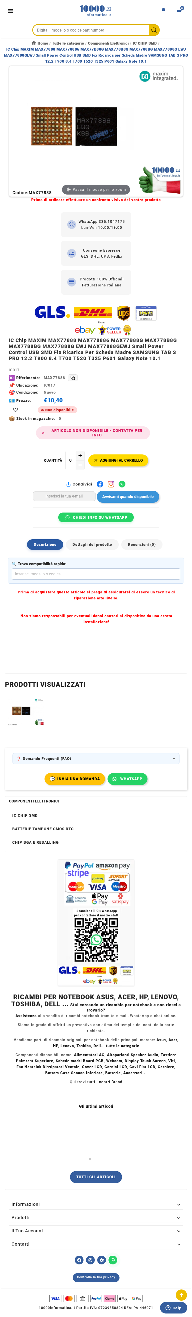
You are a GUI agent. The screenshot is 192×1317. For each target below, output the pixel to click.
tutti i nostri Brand (104, 1082)
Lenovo (67, 1046)
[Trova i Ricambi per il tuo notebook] (101, 1260)
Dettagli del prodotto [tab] (92, 544)
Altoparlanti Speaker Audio (132, 1055)
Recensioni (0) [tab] (142, 544)
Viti (171, 1061)
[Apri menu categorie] (11, 11)
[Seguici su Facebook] (79, 1260)
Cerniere (166, 1067)
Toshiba (83, 1046)
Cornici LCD (115, 1067)
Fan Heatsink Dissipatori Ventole (48, 1067)
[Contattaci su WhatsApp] (112, 1260)
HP (55, 1046)
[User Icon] (163, 11)
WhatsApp (131, 779)
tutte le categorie (122, 1046)
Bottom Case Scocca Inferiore (74, 1073)
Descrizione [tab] (45, 544)
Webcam (114, 1061)
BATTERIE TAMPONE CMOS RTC (43, 829)
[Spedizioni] (96, 320)
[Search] (154, 30)
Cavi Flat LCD (142, 1067)
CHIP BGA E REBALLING (35, 842)
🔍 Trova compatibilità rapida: (39, 564)
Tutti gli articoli (96, 1177)
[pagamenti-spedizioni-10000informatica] (96, 923)
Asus (161, 1040)
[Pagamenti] (96, 1298)
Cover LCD (92, 1067)
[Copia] (73, 377)
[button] (96, 1159)
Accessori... (135, 1073)
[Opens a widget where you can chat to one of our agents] (173, 1308)
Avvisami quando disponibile (128, 496)
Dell (97, 1046)
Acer (172, 1040)
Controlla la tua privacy (96, 1277)
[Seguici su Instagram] (90, 1260)
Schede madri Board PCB (80, 1061)
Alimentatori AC (89, 1055)
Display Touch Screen (145, 1061)
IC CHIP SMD (25, 815)
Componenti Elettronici (34, 801)
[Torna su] (181, 1295)
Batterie (113, 1073)
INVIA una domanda (75, 778)
